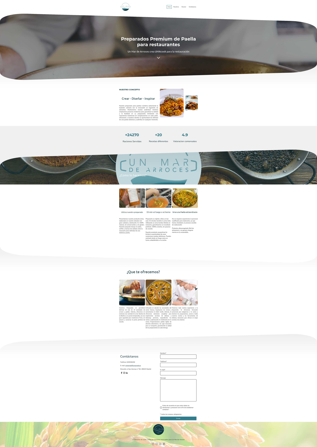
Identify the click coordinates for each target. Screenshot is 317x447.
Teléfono (163, 361)
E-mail (162, 370)
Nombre (163, 353)
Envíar (178, 418)
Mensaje (163, 378)
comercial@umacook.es (133, 366)
